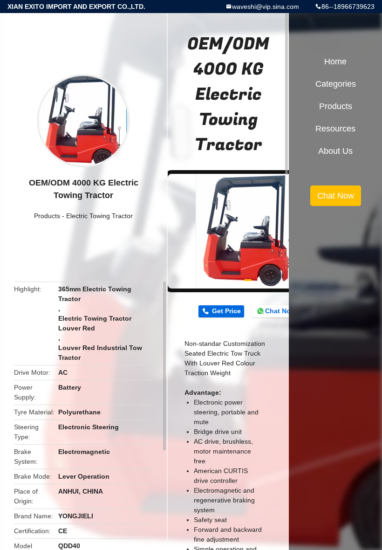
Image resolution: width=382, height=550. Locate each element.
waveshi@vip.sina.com (265, 6)
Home (335, 61)
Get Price (226, 311)
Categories (335, 84)
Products (47, 216)
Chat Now (280, 311)
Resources (335, 128)
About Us (335, 151)
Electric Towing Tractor (99, 216)
